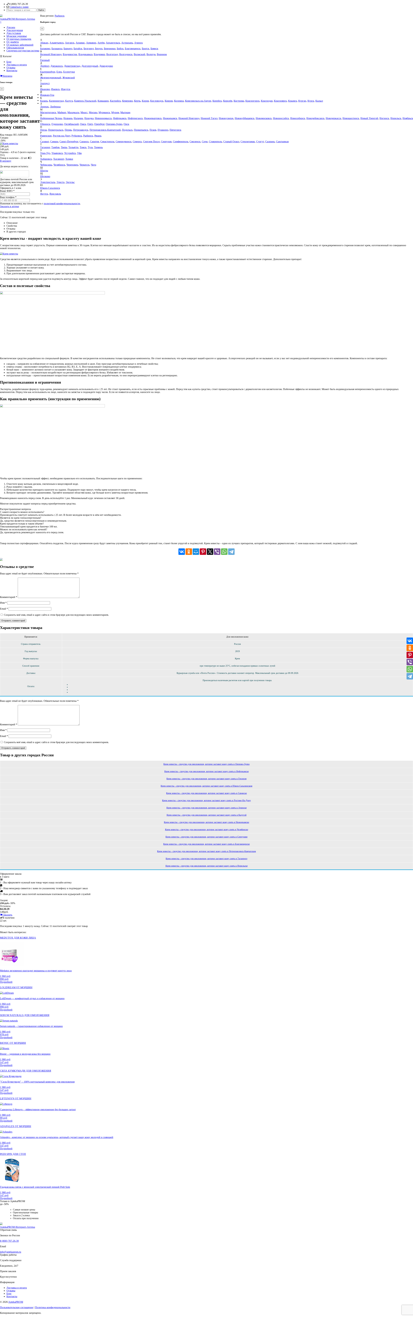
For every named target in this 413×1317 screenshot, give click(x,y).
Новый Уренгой (369, 118)
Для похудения (14, 30)
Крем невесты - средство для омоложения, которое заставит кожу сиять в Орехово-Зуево (206, 764)
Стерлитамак (248, 141)
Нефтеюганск (135, 118)
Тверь (64, 147)
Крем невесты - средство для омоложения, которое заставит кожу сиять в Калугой (207, 815)
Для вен (10, 27)
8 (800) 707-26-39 (9, 1241)
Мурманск (104, 112)
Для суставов (13, 33)
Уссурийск (70, 153)
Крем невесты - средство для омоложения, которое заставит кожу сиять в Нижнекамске (206, 822)
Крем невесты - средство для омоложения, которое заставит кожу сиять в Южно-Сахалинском (206, 786)
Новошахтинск (350, 118)
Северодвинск (123, 141)
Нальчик (78, 118)
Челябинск (59, 164)
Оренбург (99, 124)
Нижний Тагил (209, 118)
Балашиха (56, 48)
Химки (69, 159)
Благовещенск (133, 48)
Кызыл (319, 100)
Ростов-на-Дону (61, 135)
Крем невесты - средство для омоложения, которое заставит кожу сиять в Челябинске (206, 829)
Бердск (99, 48)
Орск (126, 124)
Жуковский (68, 77)
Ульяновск (57, 153)
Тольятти (73, 147)
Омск (83, 124)
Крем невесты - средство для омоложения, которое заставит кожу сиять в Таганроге (206, 858)
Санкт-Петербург (69, 141)
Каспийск (115, 100)
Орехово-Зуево (114, 124)
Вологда (151, 54)
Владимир (99, 54)
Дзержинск (56, 66)
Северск (137, 141)
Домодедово (106, 66)
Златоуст (45, 83)
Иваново (45, 89)
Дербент (44, 66)
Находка (89, 118)
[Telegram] (231, 551)
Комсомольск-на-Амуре (198, 100)
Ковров (169, 100)
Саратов (94, 141)
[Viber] (217, 551)
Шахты (44, 170)
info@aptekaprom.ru (10, 1251)
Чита (93, 164)
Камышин (103, 100)
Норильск (395, 118)
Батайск (78, 48)
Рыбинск (60, 15)
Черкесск (85, 164)
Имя (3, 602)
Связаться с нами (19, 6)
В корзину (5, 160)
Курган (302, 100)
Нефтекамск (119, 118)
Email (4, 608)
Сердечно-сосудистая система (22, 50)
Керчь (137, 100)
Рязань (97, 135)
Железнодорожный (50, 77)
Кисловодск (156, 100)
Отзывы (10, 67)
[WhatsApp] (224, 551)
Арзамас (80, 42)
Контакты (11, 70)
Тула (90, 147)
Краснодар (267, 100)
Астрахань (127, 42)
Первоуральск (55, 130)
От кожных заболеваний (19, 44)
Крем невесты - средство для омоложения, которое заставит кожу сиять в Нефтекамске (206, 771)
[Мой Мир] (196, 551)
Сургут (260, 141)
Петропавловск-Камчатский (105, 130)
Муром (115, 112)
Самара (54, 141)
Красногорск (252, 100)
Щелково (45, 176)
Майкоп (61, 112)
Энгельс (70, 182)
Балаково (45, 48)
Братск (145, 48)
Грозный (45, 60)
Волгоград (112, 54)
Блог (9, 61)
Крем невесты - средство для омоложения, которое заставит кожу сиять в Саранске (206, 793)
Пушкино (163, 130)
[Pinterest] (203, 551)
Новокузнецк (226, 118)
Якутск (44, 193)
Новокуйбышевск (244, 118)
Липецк (44, 106)
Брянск (154, 48)
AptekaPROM (15, 1302)
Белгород (89, 48)
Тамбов (55, 147)
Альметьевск (57, 42)
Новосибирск (297, 118)
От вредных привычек (18, 39)
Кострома (239, 100)
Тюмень (98, 147)
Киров (145, 100)
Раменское (46, 135)
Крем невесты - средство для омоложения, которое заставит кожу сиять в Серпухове (206, 837)
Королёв (227, 100)
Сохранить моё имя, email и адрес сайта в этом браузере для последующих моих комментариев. (56, 614)
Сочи (205, 141)
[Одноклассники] (189, 551)
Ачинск (138, 42)
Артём (101, 42)
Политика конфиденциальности (52, 1307)
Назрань (67, 118)
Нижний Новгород (188, 118)
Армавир (91, 42)
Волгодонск (125, 54)
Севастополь (107, 141)
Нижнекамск (170, 118)
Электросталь (47, 182)
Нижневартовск (153, 118)
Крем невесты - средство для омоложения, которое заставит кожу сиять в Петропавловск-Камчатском (206, 851)
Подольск (127, 130)
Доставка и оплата (16, 64)
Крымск (292, 100)
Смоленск (195, 141)
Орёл (90, 124)
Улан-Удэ (45, 153)
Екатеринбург (47, 71)
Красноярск (280, 100)
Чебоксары (46, 164)
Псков (153, 130)
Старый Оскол (231, 141)
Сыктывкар (282, 141)
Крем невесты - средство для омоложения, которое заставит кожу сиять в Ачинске (206, 808)
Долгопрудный (89, 66)
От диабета (12, 42)
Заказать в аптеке (9, 206)
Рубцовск (76, 135)
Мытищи (125, 112)
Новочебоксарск (315, 118)
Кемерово (127, 100)
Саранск (84, 141)
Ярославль (55, 193)
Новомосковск (264, 118)
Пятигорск (175, 130)
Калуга (69, 100)
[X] (210, 551)
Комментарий (8, 597)
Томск (83, 147)
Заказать (7, 914)
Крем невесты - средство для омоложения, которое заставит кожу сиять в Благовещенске (206, 844)
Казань (44, 100)
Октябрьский (71, 124)
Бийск (120, 48)
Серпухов (166, 141)
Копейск (217, 100)
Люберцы (55, 106)
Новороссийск (281, 118)
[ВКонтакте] (181, 551)
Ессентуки (69, 71)
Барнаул (68, 48)
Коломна (179, 100)
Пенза (43, 130)
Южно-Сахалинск (50, 188)
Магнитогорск (48, 112)
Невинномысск (103, 118)
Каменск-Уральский (85, 100)
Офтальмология (15, 47)
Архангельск (113, 42)
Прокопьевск (141, 130)
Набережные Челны (51, 118)
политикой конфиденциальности (62, 203)
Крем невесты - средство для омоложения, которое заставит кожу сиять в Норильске (207, 866)
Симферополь (180, 141)
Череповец (72, 164)
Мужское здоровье (16, 36)
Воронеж (162, 54)
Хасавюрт (58, 159)
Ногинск (384, 118)
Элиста (60, 182)
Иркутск (65, 89)
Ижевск (55, 89)
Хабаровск (46, 159)
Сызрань (270, 141)
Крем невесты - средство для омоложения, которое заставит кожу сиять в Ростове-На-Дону (206, 800)
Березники (110, 48)
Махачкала (73, 112)
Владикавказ (85, 54)
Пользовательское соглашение (16, 1307)
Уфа (79, 153)
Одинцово (57, 124)
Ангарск (69, 42)
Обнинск (45, 124)
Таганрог (45, 147)
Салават (44, 141)
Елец (59, 71)
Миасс (84, 112)
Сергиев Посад (151, 141)
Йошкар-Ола (47, 95)
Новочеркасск (333, 118)
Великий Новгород (50, 54)
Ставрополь (215, 141)
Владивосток (70, 54)
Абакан (44, 42)
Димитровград (72, 66)
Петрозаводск (80, 130)
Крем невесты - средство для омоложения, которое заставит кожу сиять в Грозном (206, 778)
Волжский (139, 54)
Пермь (68, 130)
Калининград (56, 100)
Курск (310, 100)
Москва (93, 112)
